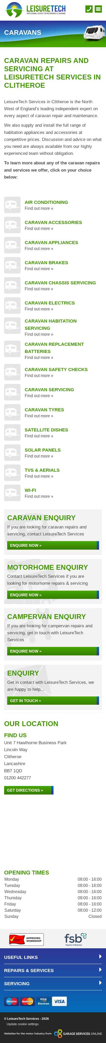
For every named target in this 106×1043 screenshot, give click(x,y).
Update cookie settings (23, 1024)
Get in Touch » (25, 701)
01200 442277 (17, 777)
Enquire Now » (25, 545)
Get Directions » (25, 790)
